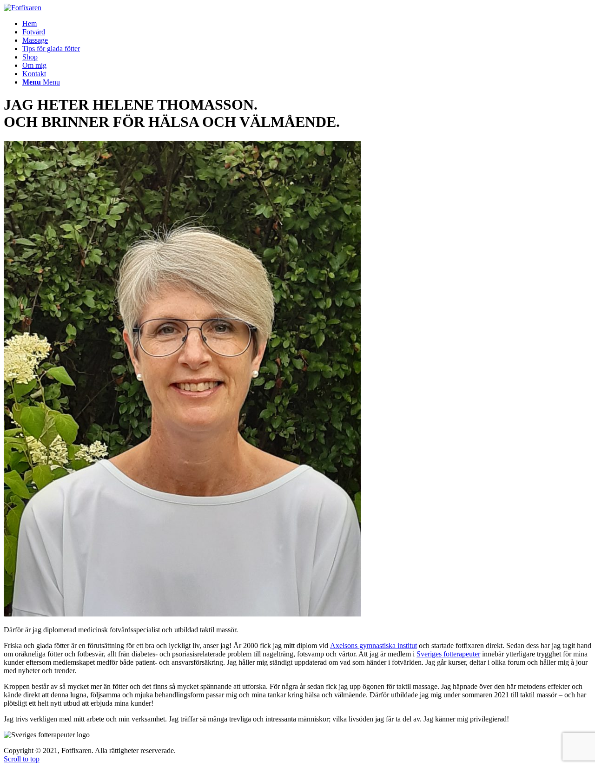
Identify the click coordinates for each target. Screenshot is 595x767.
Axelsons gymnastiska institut (373, 645)
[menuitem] (29, 23)
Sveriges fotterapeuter (448, 654)
